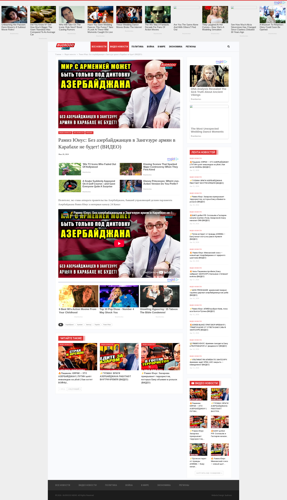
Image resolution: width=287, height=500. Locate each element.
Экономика (175, 46)
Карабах (97, 324)
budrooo (228, 495)
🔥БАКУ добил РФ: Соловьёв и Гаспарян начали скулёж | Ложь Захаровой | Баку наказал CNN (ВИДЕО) (208, 218)
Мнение (89, 132)
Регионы (191, 46)
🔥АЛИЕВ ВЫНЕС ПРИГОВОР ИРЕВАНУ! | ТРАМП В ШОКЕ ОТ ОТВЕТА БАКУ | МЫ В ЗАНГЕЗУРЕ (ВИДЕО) (208, 327)
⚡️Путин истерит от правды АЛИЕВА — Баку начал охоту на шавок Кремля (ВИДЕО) (207, 236)
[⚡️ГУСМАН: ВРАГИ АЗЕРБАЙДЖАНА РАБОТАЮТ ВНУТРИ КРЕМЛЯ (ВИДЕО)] (119, 356)
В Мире (161, 46)
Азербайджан (69, 324)
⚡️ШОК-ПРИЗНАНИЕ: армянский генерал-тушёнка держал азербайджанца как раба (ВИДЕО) (209, 292)
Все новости (99, 46)
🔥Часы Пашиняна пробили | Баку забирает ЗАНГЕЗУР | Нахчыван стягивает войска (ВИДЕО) (209, 274)
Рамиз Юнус (107, 324)
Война (150, 46)
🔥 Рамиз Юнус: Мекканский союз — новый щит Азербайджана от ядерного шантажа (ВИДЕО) (207, 255)
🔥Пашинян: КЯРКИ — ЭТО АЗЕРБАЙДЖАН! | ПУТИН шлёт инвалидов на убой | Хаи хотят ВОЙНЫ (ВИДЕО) (209, 164)
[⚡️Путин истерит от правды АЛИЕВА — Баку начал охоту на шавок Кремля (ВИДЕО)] (198, 449)
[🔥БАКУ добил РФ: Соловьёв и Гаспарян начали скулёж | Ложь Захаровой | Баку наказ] (220, 422)
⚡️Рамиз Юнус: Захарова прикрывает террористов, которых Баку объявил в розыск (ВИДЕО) (207, 199)
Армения (80, 324)
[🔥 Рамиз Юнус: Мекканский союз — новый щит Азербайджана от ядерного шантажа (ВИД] (220, 449)
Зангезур (88, 324)
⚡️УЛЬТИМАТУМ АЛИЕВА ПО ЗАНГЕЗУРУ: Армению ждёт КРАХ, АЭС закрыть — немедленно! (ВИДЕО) (208, 362)
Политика (137, 46)
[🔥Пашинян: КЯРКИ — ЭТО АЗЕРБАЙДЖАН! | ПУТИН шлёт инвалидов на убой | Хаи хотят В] (77, 356)
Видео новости (119, 46)
